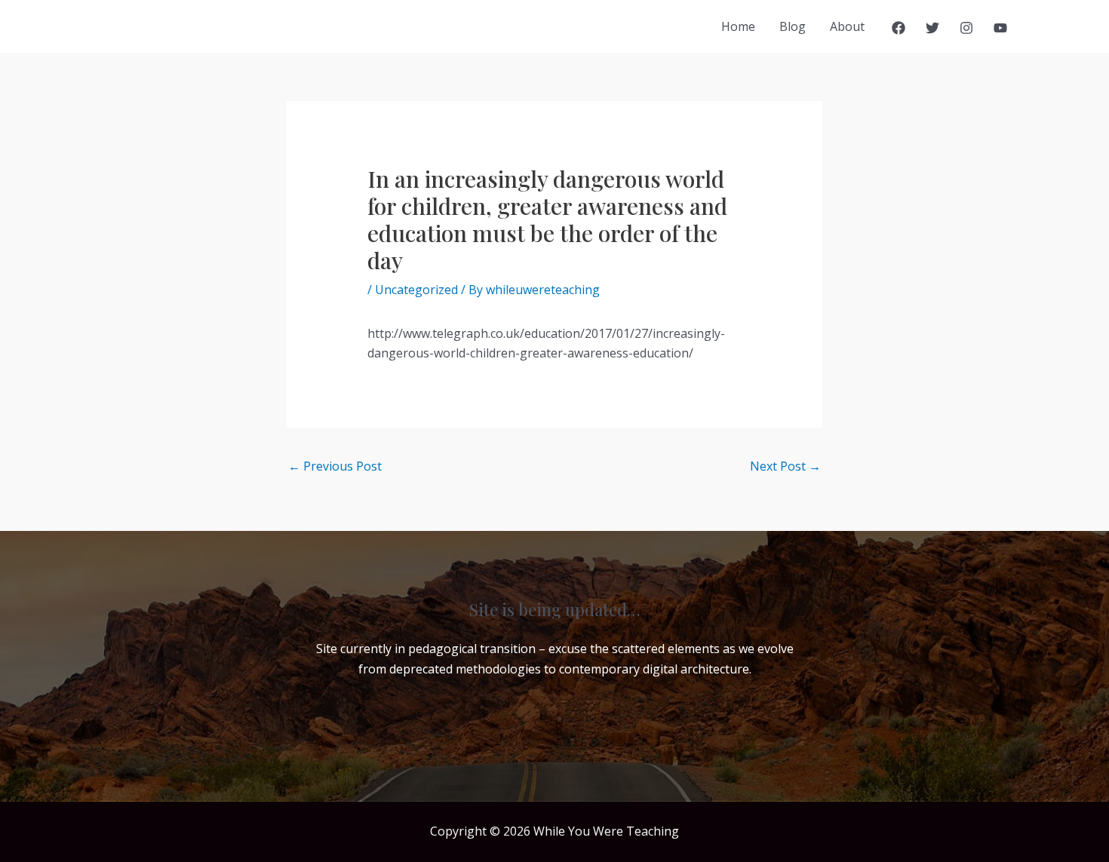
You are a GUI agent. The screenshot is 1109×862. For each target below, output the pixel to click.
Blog (792, 26)
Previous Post (335, 466)
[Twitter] (932, 28)
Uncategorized (416, 289)
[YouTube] (1000, 28)
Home (738, 26)
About (847, 26)
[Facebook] (898, 28)
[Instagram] (966, 28)
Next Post (785, 466)
